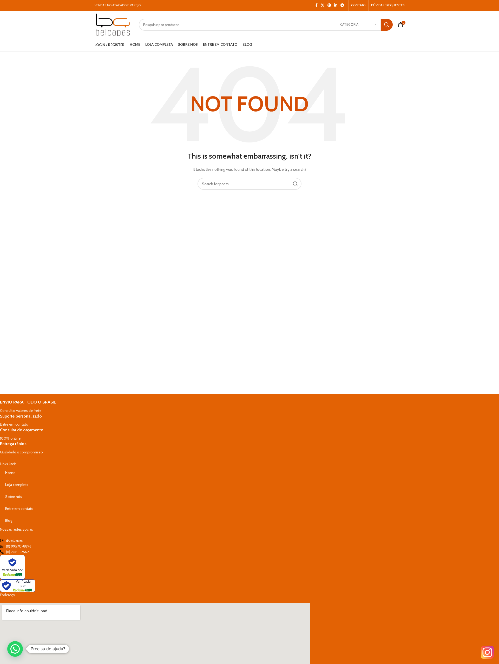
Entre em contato (19, 508)
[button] (15, 649)
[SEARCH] (387, 25)
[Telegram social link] (342, 5)
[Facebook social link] (316, 5)
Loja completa (16, 484)
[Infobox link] (155, 406)
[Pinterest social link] (329, 5)
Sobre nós (13, 496)
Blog (8, 520)
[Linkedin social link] (336, 5)
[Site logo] (113, 24)
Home (10, 472)
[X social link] (322, 5)
